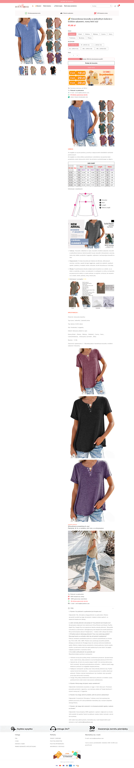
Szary (110, 34)
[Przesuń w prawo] (60, 70)
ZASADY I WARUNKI (55, 738)
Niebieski (72, 34)
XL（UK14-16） (74, 48)
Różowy (95, 34)
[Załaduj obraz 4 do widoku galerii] (53, 70)
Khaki (80, 34)
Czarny (103, 34)
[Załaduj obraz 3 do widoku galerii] (43, 70)
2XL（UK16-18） (88, 48)
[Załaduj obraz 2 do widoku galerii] (33, 70)
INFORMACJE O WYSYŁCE (57, 746)
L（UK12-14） (98, 45)
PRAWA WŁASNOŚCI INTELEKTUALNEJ (25, 746)
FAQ (16, 738)
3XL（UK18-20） (101, 48)
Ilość (69, 52)
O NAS (17, 741)
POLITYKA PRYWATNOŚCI (57, 743)
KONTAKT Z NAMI (20, 743)
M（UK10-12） (85, 45)
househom (71, 761)
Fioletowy (72, 38)
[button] (47, 6)
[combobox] (102, 6)
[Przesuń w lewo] (16, 70)
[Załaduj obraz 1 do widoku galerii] (23, 70)
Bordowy (81, 38)
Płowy (90, 38)
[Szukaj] (111, 6)
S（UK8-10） (73, 45)
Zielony (87, 34)
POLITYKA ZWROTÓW (56, 741)
